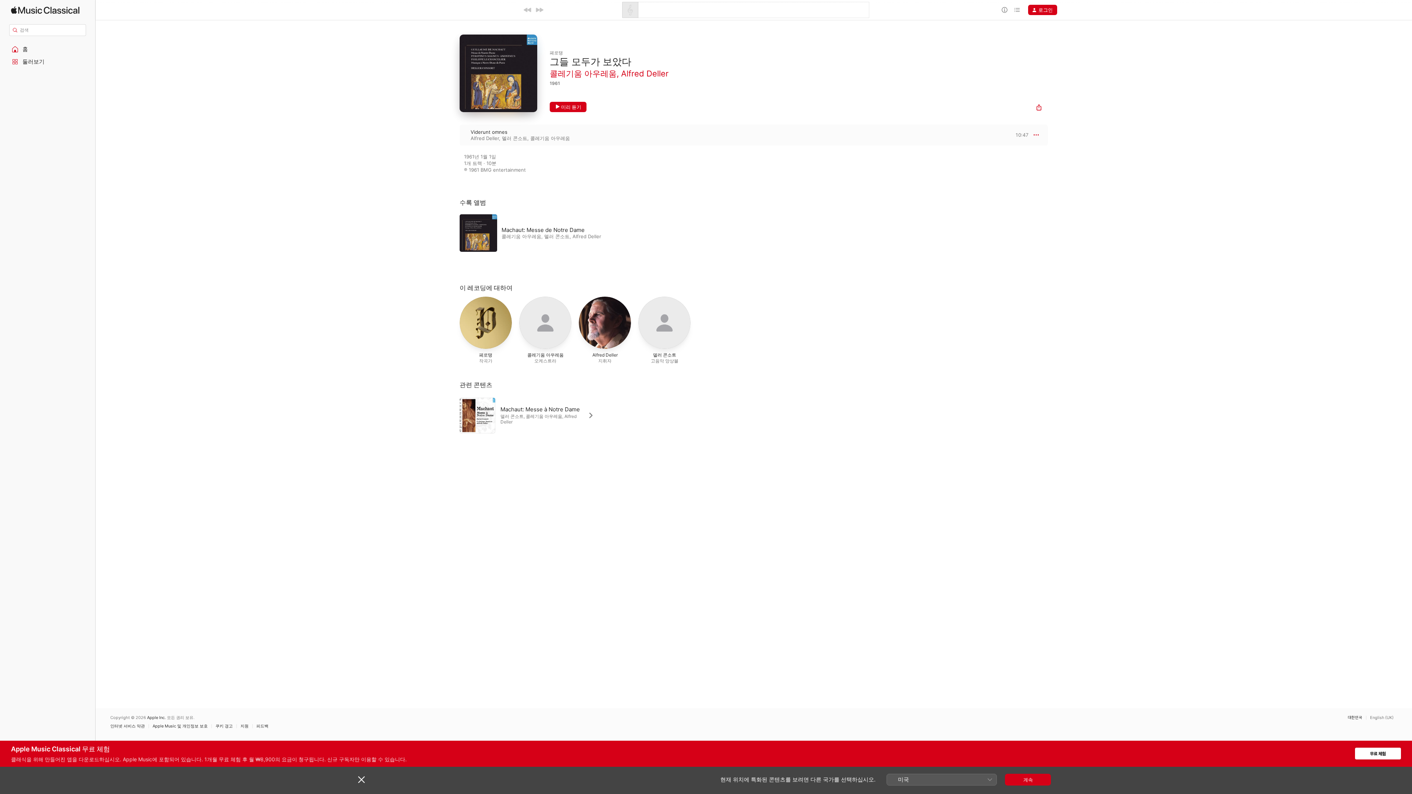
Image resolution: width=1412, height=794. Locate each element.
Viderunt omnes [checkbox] (489, 132)
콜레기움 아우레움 (583, 73)
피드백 (262, 726)
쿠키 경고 (224, 726)
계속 (1028, 780)
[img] (45, 10)
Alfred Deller (644, 73)
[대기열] (1017, 10)
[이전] (528, 10)
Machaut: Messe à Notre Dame (540, 409)
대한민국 (1355, 718)
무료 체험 (1378, 754)
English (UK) (1382, 718)
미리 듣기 (571, 107)
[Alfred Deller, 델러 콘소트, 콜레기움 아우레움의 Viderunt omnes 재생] (452, 135)
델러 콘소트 (514, 138)
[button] (48, 49)
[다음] (539, 10)
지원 (244, 726)
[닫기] (361, 779)
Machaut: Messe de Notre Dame (543, 229)
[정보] (1004, 10)
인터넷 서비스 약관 (127, 726)
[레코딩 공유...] (1039, 108)
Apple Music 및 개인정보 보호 (180, 726)
